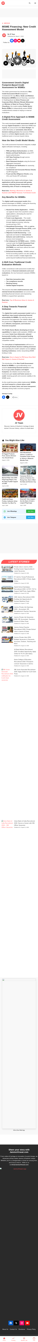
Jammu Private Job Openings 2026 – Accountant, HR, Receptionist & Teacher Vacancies (25, 609)
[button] (29, 3)
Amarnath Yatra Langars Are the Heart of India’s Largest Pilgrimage (27, 501)
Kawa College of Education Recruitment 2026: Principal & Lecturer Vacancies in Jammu (23, 661)
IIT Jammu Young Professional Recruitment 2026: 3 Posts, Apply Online (24, 579)
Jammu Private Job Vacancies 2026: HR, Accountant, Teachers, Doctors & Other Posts (24, 619)
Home (4, 1340)
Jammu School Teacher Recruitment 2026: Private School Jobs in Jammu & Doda (25, 629)
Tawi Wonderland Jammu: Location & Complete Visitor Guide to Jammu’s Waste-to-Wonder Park (27, 456)
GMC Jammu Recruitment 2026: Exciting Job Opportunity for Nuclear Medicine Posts (24, 599)
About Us (5, 1329)
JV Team (12, 34)
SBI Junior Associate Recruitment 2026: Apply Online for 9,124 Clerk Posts (25, 672)
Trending (13, 1340)
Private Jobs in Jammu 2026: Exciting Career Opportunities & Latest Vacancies (24, 569)
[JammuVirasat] (3, 3)
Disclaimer (22, 1329)
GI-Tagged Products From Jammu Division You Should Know (9, 456)
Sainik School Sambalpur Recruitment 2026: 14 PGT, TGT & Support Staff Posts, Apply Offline (25, 589)
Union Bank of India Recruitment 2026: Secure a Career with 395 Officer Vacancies (24, 823)
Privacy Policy (31, 1329)
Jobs (34, 1340)
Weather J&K (24, 1340)
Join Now (31, 511)
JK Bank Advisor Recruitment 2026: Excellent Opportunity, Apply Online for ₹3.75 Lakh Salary (25, 651)
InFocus (7, 23)
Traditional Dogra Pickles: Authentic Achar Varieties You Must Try (9, 501)
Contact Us (13, 1329)
